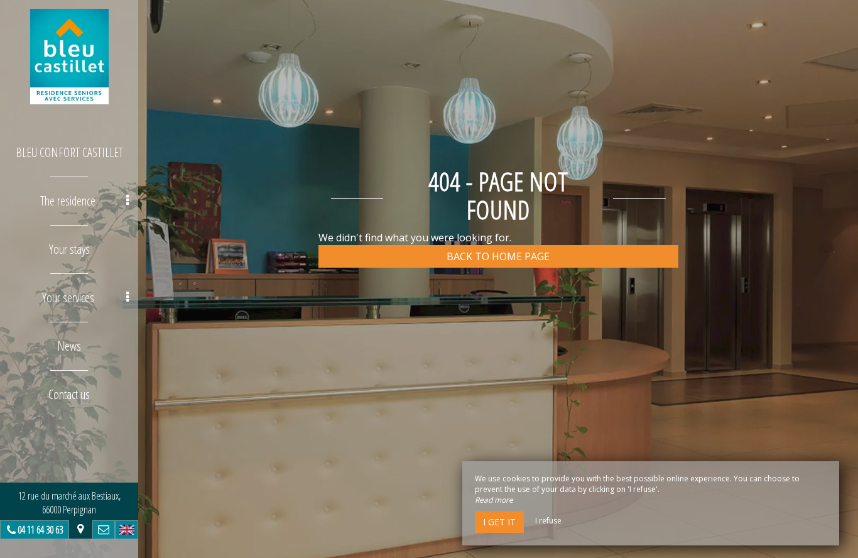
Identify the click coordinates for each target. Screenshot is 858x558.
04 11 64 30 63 (40, 530)
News (69, 345)
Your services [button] (68, 297)
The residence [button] (67, 200)
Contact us (69, 394)
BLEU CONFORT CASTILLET (69, 152)
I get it (499, 522)
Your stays (69, 249)
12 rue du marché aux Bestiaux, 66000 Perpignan (69, 503)
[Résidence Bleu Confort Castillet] (69, 56)
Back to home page (498, 256)
